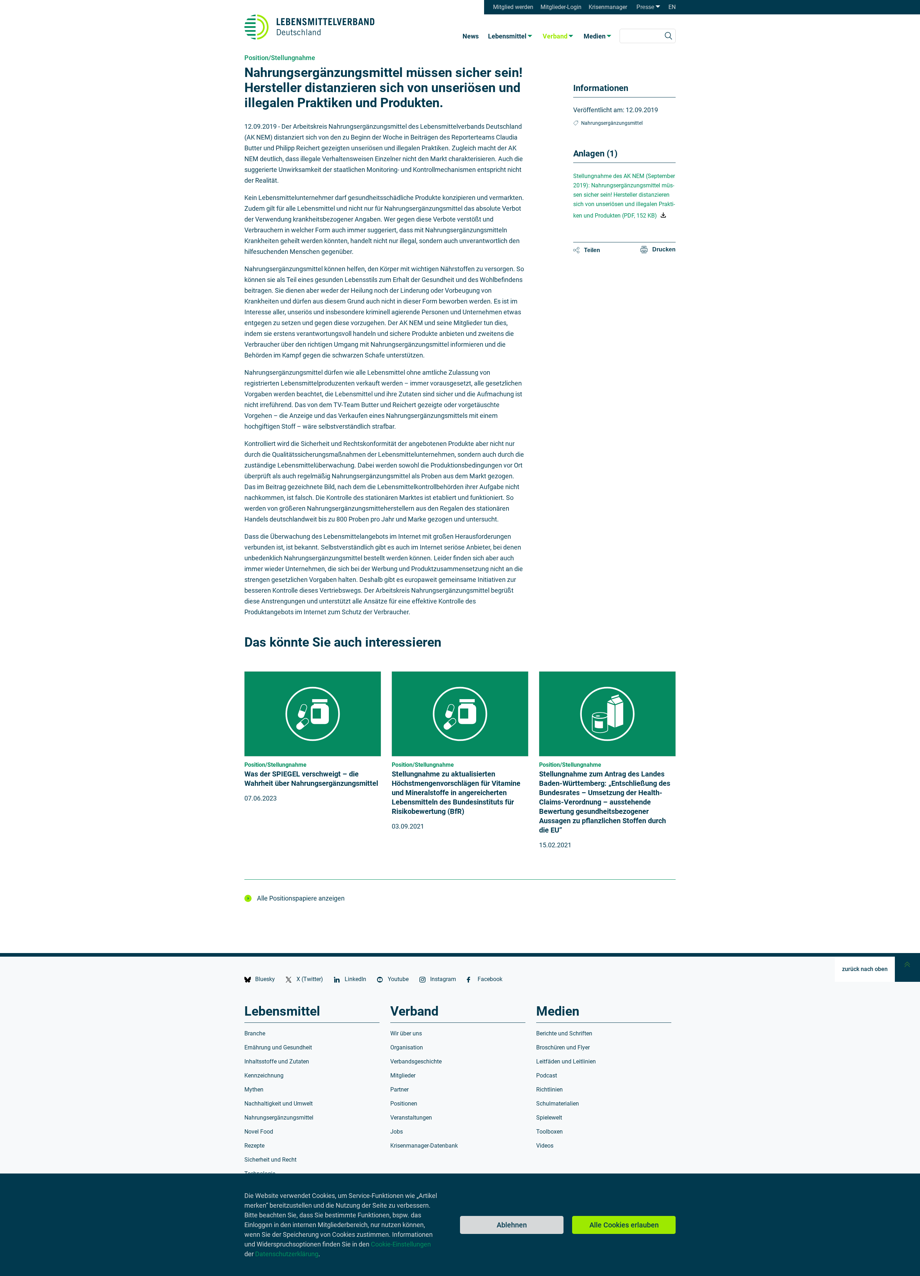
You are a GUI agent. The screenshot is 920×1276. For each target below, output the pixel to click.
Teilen (592, 250)
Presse (645, 7)
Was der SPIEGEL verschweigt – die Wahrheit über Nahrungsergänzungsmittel (311, 779)
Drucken (664, 249)
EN (672, 7)
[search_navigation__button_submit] (668, 36)
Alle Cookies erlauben (624, 1225)
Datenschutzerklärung (286, 1254)
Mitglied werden (513, 7)
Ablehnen (512, 1225)
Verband (555, 36)
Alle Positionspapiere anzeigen (301, 898)
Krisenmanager (608, 7)
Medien (595, 36)
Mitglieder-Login (560, 7)
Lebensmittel (507, 36)
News (471, 36)
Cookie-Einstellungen (401, 1244)
